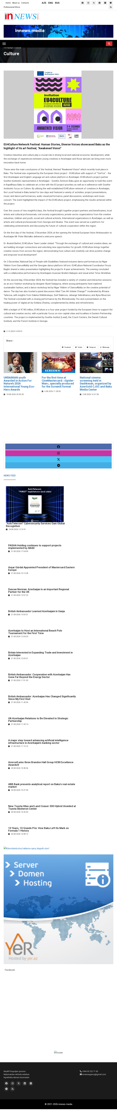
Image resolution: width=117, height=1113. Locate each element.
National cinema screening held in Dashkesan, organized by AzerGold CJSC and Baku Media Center (96, 383)
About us (16, 3)
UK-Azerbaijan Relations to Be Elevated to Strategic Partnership (38, 719)
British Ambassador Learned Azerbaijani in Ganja (36, 611)
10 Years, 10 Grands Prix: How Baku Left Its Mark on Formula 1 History (38, 829)
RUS (57, 3)
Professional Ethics (12, 7)
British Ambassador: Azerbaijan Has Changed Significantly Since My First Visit (42, 698)
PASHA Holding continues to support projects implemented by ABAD (34, 546)
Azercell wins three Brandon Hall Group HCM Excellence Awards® (40, 763)
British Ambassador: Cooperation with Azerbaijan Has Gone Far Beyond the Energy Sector (39, 676)
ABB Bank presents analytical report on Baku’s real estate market (41, 785)
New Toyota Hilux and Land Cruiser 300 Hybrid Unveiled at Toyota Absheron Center (42, 807)
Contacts (25, 3)
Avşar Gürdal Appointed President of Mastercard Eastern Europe (41, 568)
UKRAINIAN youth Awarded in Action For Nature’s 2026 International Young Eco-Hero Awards (19, 383)
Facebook (67, 347)
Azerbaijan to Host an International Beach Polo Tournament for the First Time (35, 632)
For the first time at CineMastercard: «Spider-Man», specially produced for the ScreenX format (58, 382)
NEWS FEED (10, 475)
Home (8, 3)
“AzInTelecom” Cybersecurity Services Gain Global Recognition (35, 525)
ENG (50, 3)
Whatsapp (105, 347)
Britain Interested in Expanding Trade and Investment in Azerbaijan (40, 654)
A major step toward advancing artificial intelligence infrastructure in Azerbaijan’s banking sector (38, 741)
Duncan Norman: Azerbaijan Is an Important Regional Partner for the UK (38, 590)
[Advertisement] (58, 420)
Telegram (92, 347)
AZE (44, 3)
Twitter (79, 347)
